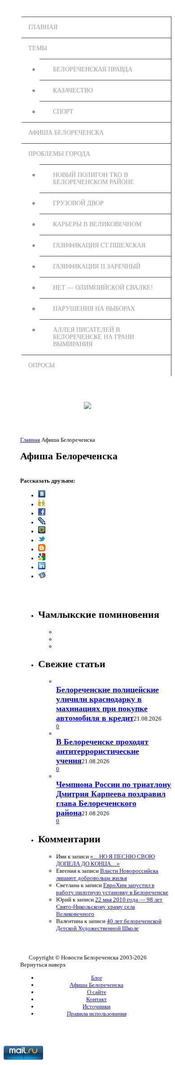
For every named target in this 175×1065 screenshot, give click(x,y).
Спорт (63, 111)
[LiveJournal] (41, 522)
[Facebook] (41, 513)
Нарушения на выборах (94, 308)
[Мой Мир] (41, 531)
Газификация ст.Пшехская (99, 245)
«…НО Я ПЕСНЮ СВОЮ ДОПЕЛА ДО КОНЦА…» (105, 860)
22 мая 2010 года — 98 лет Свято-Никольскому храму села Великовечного (109, 906)
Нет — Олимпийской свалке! (103, 287)
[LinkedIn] (41, 567)
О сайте (96, 992)
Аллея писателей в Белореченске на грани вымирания (93, 337)
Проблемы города (59, 153)
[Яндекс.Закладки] (41, 576)
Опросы (41, 365)
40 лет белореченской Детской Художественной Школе (109, 925)
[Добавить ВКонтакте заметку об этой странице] (41, 495)
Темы (37, 48)
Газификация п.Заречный (96, 266)
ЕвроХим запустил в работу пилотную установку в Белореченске (112, 889)
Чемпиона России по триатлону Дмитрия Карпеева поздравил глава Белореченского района (113, 798)
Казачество (73, 90)
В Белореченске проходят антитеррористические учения (102, 751)
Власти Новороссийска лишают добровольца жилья (107, 874)
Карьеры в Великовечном (97, 224)
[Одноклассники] (41, 504)
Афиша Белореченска (66, 132)
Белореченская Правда (92, 69)
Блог (96, 977)
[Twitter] (41, 540)
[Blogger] (41, 549)
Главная (42, 27)
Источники (96, 1006)
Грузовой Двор (78, 203)
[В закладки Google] (41, 558)
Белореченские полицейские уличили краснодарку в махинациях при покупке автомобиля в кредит (107, 703)
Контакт (96, 999)
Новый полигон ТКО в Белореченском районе (93, 178)
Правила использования (97, 1013)
